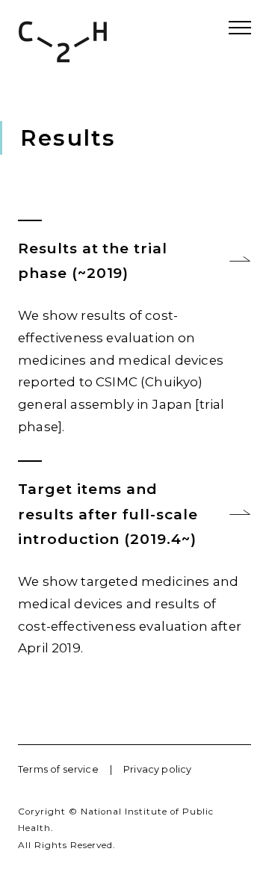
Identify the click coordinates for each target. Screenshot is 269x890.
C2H (63, 42)
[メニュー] (240, 27)
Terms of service (58, 769)
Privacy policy (157, 769)
